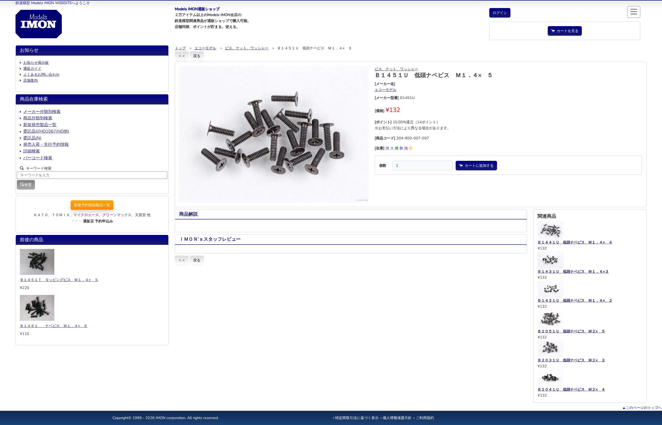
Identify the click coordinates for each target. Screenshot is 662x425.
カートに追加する (478, 165)
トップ (180, 48)
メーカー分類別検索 (42, 112)
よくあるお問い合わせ (41, 74)
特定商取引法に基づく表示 (357, 417)
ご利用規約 (425, 417)
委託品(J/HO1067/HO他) (46, 131)
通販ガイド (32, 68)
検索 (28, 184)
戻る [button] (196, 55)
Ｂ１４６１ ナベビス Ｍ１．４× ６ (53, 325)
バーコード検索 (37, 158)
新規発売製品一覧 (39, 125)
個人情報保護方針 (397, 417)
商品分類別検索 (37, 118)
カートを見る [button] (566, 30)
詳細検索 (31, 151)
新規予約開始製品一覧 (92, 205)
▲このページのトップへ (642, 407)
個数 (382, 165)
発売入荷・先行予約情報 (46, 144)
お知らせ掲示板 (36, 62)
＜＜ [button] (181, 55)
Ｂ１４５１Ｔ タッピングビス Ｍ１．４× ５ (59, 279)
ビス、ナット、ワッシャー (246, 48)
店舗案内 (30, 80)
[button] (499, 13)
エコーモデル (205, 48)
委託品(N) (32, 138)
